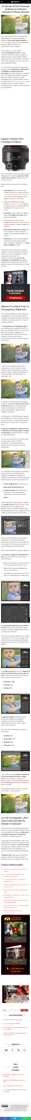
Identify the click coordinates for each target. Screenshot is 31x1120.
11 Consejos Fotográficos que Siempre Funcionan (14, 1090)
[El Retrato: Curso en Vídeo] (15, 285)
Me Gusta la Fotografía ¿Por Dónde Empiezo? (13, 1075)
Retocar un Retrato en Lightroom (15, 938)
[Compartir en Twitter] (15, 1118)
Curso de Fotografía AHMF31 (12, 1024)
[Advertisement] (13, 101)
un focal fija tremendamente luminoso (16, 194)
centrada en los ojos (15, 204)
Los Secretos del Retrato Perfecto (15, 961)
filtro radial (18, 671)
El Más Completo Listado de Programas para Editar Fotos (15, 1034)
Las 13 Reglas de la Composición (13, 1086)
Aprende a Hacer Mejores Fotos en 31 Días (14, 1081)
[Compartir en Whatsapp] (26, 1118)
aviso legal (6, 1110)
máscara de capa (18, 504)
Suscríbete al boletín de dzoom (12, 1020)
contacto (25, 1110)
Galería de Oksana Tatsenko (12, 911)
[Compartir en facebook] (5, 1118)
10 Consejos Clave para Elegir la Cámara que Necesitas (15, 1028)
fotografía (23, 1109)
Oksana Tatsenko (19, 81)
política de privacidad (16, 1110)
